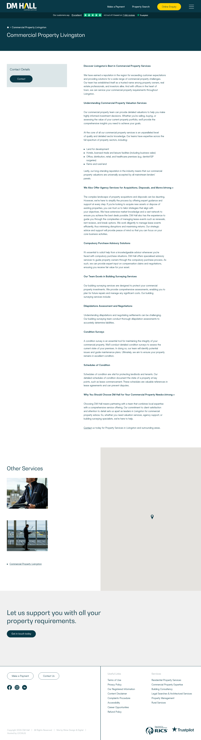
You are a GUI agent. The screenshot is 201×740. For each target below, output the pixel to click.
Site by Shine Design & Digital (69, 730)
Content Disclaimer (117, 693)
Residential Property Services (166, 680)
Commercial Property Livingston (26, 563)
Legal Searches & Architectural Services (172, 693)
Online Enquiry (169, 6)
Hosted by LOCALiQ (16, 733)
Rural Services (159, 702)
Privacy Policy (115, 684)
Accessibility (114, 702)
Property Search (141, 6)
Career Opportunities (118, 707)
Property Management (163, 698)
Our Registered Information (121, 689)
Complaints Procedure (119, 698)
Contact (21, 78)
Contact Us (49, 675)
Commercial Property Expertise (167, 684)
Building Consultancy (162, 689)
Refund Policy (115, 711)
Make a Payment (116, 6)
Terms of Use (114, 680)
